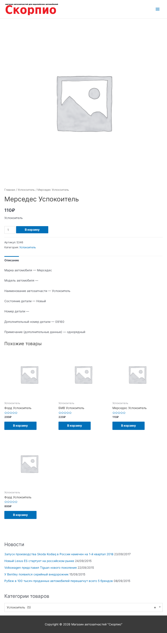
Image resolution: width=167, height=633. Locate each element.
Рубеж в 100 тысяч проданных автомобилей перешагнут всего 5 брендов (58, 581)
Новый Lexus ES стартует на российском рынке (39, 561)
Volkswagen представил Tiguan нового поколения (40, 567)
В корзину (32, 229)
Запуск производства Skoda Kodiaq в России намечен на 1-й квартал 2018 (58, 554)
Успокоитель (26, 189)
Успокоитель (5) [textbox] (81, 607)
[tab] (11, 260)
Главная (9, 189)
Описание (11, 260)
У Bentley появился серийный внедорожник (36, 574)
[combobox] (83, 607)
